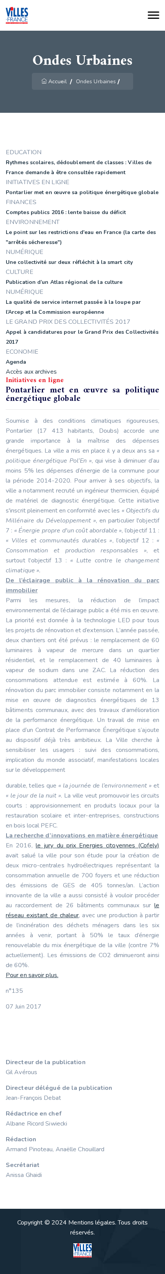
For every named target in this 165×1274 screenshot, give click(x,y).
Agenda (16, 362)
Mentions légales (91, 1222)
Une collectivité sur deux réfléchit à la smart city (69, 262)
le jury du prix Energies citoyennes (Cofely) (97, 845)
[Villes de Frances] (17, 15)
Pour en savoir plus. (32, 975)
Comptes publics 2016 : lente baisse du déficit (66, 212)
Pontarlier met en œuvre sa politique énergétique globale (82, 192)
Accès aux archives (31, 372)
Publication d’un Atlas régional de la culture (64, 282)
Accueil (57, 81)
